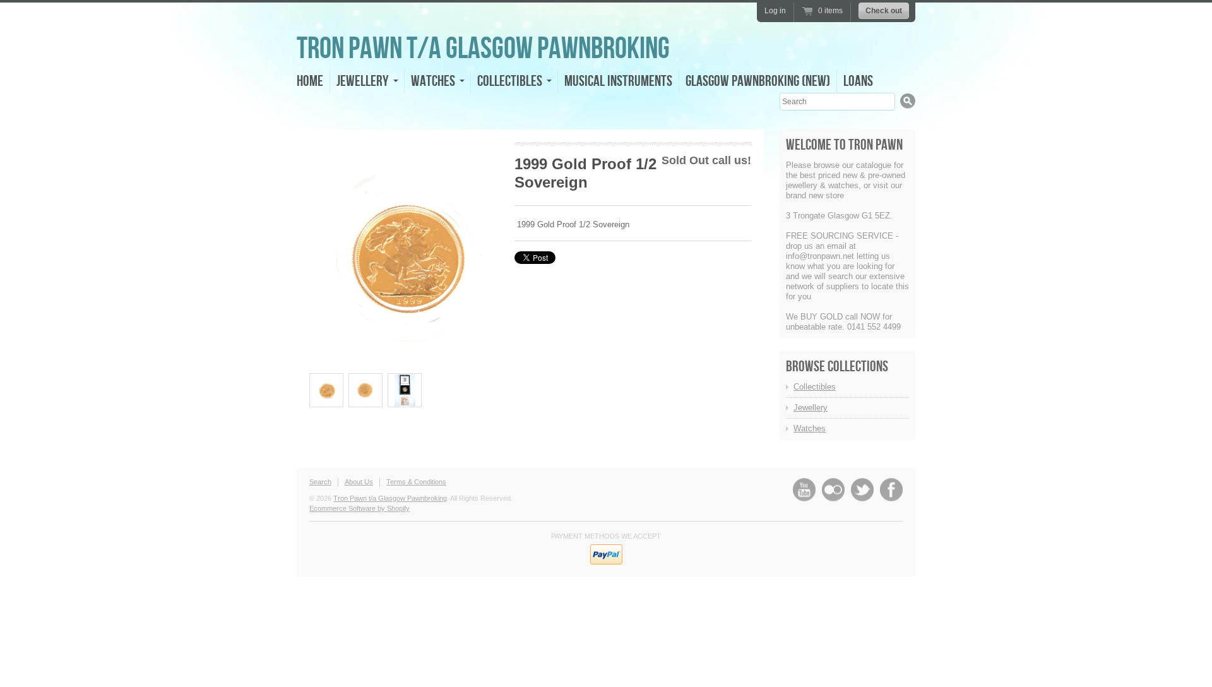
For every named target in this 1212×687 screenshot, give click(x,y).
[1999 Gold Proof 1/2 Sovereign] (326, 390)
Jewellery (810, 407)
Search (320, 482)
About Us (359, 482)
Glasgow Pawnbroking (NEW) (758, 81)
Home (310, 81)
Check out (883, 10)
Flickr (833, 489)
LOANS (858, 81)
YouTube (804, 489)
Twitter (862, 489)
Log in (775, 10)
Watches (809, 428)
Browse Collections (837, 366)
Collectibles (814, 386)
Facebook (891, 489)
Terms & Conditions (416, 482)
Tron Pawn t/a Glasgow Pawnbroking (483, 49)
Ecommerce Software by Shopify (359, 508)
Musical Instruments (618, 81)
